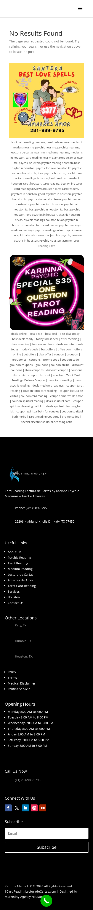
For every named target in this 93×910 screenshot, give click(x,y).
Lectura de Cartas (20, 574)
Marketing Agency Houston (24, 897)
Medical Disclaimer (21, 683)
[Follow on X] (16, 807)
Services (14, 591)
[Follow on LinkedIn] (25, 807)
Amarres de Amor (20, 580)
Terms (12, 678)
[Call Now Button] (46, 901)
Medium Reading (20, 569)
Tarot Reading (18, 563)
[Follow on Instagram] (34, 807)
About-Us (14, 552)
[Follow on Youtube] (42, 807)
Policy (12, 672)
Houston (14, 597)
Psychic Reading (19, 557)
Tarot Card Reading (22, 586)
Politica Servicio (19, 689)
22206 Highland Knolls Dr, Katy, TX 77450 (44, 521)
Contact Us (15, 603)
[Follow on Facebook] (8, 807)
